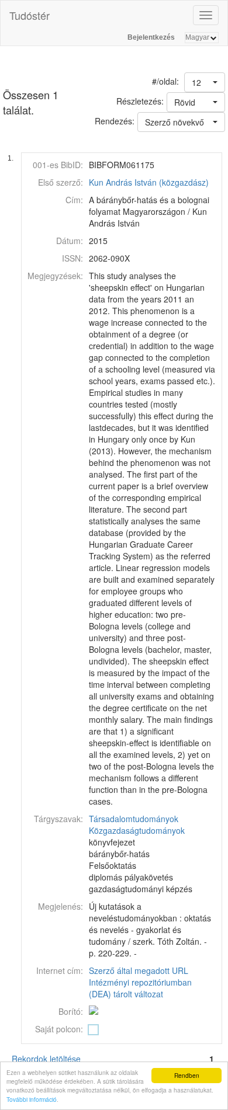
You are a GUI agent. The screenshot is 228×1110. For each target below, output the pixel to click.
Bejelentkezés (151, 37)
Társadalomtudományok (133, 818)
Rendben (186, 1075)
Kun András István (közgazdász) (149, 182)
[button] (204, 82)
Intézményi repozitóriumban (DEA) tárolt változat (140, 988)
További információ (31, 1099)
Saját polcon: (59, 1029)
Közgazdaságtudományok (137, 830)
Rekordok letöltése (46, 1058)
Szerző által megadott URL (138, 970)
